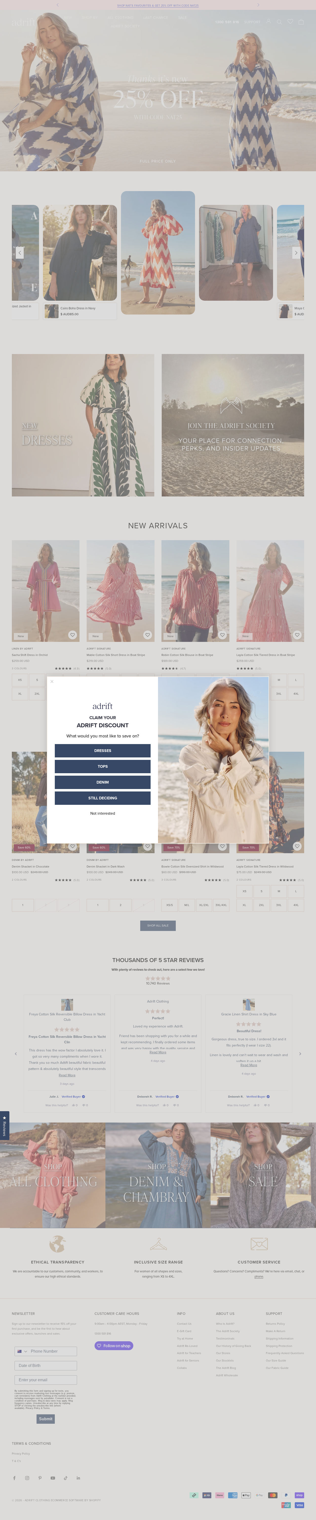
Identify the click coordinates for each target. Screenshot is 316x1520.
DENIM (103, 782)
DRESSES (102, 750)
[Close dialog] (52, 681)
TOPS (103, 766)
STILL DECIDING (102, 798)
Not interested (102, 813)
